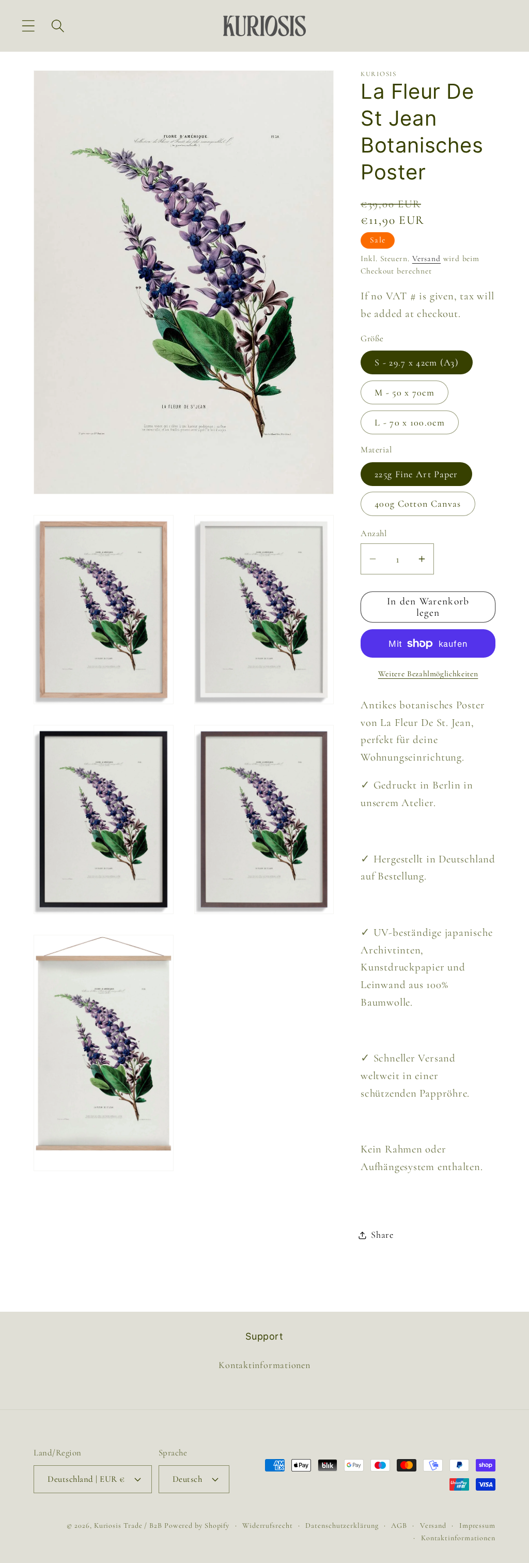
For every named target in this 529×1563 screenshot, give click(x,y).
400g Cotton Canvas (418, 503)
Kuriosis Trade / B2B (129, 1525)
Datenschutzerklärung (341, 1525)
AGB (399, 1525)
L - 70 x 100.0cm (410, 422)
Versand (426, 258)
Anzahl (373, 533)
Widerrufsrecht (267, 1525)
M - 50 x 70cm (404, 392)
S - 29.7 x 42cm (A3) (417, 362)
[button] (28, 25)
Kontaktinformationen (264, 1365)
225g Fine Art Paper (416, 474)
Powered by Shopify (196, 1525)
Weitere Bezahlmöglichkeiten (428, 673)
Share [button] (382, 1234)
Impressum (477, 1525)
